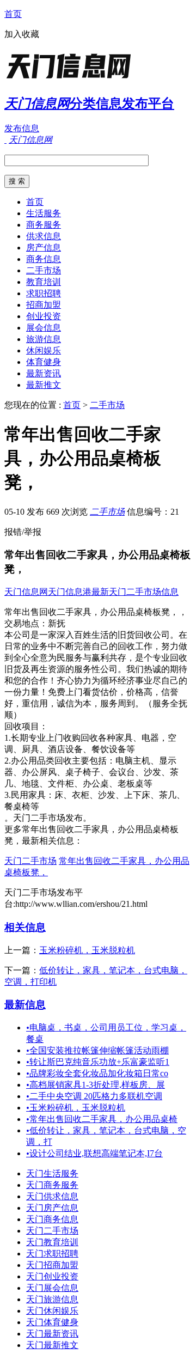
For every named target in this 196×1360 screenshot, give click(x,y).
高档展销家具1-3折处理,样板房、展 (95, 1084)
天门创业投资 (52, 1276)
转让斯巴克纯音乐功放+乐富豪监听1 (97, 1061)
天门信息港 (69, 591)
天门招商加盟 (52, 1265)
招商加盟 (43, 304)
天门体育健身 (52, 1322)
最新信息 (25, 1004)
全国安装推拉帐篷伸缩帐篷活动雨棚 (97, 1050)
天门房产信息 (52, 1207)
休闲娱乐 (43, 350)
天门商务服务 (52, 1185)
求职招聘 (43, 293)
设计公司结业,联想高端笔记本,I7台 (94, 1153)
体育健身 (43, 362)
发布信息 (21, 128)
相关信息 (25, 927)
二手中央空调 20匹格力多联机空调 (94, 1096)
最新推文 (43, 384)
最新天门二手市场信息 (135, 591)
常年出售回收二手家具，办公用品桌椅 (101, 1119)
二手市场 (43, 270)
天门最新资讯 (52, 1333)
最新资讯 (43, 373)
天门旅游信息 (52, 1299)
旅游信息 (43, 339)
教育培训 (43, 281)
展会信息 (43, 327)
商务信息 (43, 259)
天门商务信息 (52, 1219)
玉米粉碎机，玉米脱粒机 (87, 950)
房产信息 (43, 247)
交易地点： (26, 623)
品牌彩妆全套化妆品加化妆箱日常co (97, 1073)
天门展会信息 (52, 1287)
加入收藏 (21, 34)
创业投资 (43, 316)
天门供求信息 (52, 1196)
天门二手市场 (30, 860)
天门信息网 (26, 591)
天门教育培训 (52, 1242)
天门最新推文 (52, 1345)
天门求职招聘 (52, 1253)
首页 (13, 14)
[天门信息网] (72, 78)
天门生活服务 (52, 1173)
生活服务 (43, 213)
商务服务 (43, 224)
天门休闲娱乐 (52, 1310)
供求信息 (43, 236)
